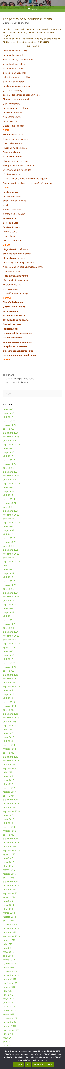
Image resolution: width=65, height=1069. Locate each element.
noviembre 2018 (11, 717)
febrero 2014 (9, 916)
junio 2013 (8, 948)
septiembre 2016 (11, 811)
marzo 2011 (9, 1045)
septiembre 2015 (11, 850)
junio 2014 (8, 901)
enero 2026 (8, 429)
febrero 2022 (9, 585)
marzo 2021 (9, 620)
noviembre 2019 (11, 678)
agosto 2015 (9, 854)
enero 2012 (8, 1014)
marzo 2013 (9, 959)
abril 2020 (8, 659)
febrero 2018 (9, 749)
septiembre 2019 (11, 686)
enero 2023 (8, 546)
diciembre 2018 (10, 713)
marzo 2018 (9, 745)
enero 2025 (8, 468)
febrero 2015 (9, 873)
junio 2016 (8, 815)
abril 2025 (8, 456)
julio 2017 (7, 772)
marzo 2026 (9, 421)
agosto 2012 (9, 987)
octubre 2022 (9, 557)
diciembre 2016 (10, 799)
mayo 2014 (8, 905)
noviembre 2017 (11, 760)
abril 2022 (8, 577)
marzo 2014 (9, 913)
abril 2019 (8, 698)
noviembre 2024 (11, 475)
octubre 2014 (9, 889)
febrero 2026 (9, 425)
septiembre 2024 (11, 483)
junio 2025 (8, 448)
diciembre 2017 (10, 756)
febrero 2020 (9, 667)
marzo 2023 (9, 538)
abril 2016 (8, 823)
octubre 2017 (9, 764)
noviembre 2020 (11, 635)
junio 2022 (8, 569)
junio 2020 (8, 651)
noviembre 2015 (11, 842)
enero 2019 (8, 710)
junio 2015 (8, 858)
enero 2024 (8, 507)
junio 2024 (8, 487)
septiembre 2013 (11, 936)
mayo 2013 (8, 952)
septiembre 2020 (11, 643)
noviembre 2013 (11, 928)
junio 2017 (8, 776)
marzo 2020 (9, 663)
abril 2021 (8, 616)
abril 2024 (8, 495)
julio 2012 (7, 991)
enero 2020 (8, 671)
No (28, 1064)
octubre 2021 (9, 600)
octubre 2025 (9, 440)
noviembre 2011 (11, 1022)
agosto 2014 (9, 897)
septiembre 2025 (11, 444)
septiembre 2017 (11, 768)
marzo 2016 (9, 827)
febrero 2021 (9, 624)
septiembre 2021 (11, 604)
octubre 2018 (9, 721)
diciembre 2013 (10, 924)
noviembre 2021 (11, 596)
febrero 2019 (9, 706)
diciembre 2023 (11, 511)
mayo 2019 (8, 694)
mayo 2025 (8, 452)
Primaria (10, 374)
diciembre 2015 (10, 838)
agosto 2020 (9, 647)
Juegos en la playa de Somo (20, 378)
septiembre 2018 (11, 725)
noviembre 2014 (11, 885)
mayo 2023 (8, 530)
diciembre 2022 (10, 550)
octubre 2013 (9, 932)
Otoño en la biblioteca (17, 382)
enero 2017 (8, 795)
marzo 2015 (9, 870)
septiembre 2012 (11, 983)
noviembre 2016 (11, 803)
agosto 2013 (9, 940)
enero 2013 (8, 967)
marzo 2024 (9, 499)
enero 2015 (8, 877)
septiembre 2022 (11, 561)
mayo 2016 (8, 819)
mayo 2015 (8, 862)
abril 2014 (8, 909)
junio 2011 (8, 1034)
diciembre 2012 (10, 971)
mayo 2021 (8, 612)
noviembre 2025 (11, 436)
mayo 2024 (8, 491)
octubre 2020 (9, 639)
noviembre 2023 (11, 514)
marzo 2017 (9, 788)
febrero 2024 (9, 503)
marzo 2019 (9, 702)
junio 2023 (8, 526)
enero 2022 (8, 589)
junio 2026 (8, 409)
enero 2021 (8, 628)
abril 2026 (8, 417)
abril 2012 (8, 1002)
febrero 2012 (9, 1010)
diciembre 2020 (11, 632)
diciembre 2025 (11, 432)
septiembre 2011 (11, 1030)
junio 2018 (8, 733)
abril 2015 (8, 866)
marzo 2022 (9, 581)
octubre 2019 (9, 682)
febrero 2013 (9, 963)
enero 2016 (8, 834)
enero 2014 (8, 920)
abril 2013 (8, 955)
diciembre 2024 (11, 471)
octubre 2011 (9, 1026)
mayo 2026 (8, 413)
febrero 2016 (9, 831)
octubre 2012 (9, 979)
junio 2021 (8, 608)
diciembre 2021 (10, 592)
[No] (61, 1058)
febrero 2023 (9, 542)
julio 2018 (7, 729)
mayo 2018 (8, 737)
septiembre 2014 (11, 893)
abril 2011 (8, 1041)
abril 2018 (8, 741)
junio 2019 (8, 690)
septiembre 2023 (11, 522)
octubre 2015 (9, 846)
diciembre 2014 (10, 881)
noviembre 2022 (11, 553)
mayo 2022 (8, 573)
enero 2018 (8, 752)
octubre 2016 (9, 807)
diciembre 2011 (10, 1018)
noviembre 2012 (11, 975)
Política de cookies (43, 1064)
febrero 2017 (9, 792)
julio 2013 (7, 944)
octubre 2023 (9, 518)
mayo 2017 (8, 780)
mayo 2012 (8, 998)
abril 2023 (8, 534)
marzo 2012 (9, 1006)
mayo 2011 (8, 1037)
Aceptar (18, 1064)
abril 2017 (8, 784)
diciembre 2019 (10, 674)
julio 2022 (7, 565)
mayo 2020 (8, 655)
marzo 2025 (9, 460)
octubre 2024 (9, 479)
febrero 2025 (9, 464)
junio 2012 (8, 994)
